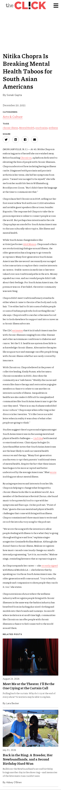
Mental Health (26, 127)
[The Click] (25, 5)
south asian (41, 127)
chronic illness (10, 127)
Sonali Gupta (14, 95)
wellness (53, 127)
